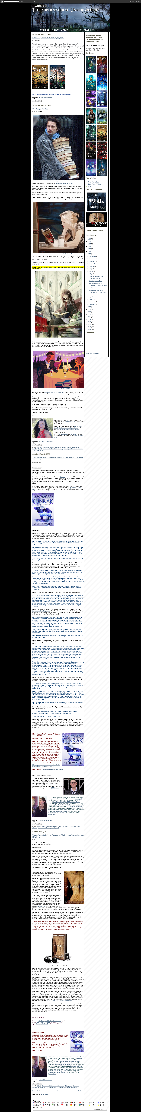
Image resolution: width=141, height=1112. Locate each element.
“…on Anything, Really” (60, 811)
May (90, 274)
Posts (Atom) (45, 1094)
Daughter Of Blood (76, 806)
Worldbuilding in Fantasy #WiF (67, 1087)
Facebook (64, 434)
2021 (89, 251)
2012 (89, 324)
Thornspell (78, 799)
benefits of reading (43, 447)
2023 (89, 246)
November (92, 259)
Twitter (58, 434)
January (92, 304)
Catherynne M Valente (49, 1086)
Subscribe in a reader (92, 353)
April (91, 297)
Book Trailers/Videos (94, 184)
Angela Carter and (59, 1000)
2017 (89, 312)
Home (58, 1091)
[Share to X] (37, 101)
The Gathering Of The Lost (63, 805)
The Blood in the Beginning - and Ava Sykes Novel (68, 427)
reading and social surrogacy (73, 449)
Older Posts (80, 1091)
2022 (89, 249)
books (52, 447)
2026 (89, 239)
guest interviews (63, 826)
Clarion (62, 477)
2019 (89, 307)
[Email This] (33, 101)
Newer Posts (36, 1091)
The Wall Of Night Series (72, 802)
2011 (89, 326)
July (91, 269)
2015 (89, 317)
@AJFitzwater (55, 788)
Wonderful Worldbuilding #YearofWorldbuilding (55, 1086)
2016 (89, 314)
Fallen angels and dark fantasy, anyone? (48, 38)
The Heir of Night (58, 802)
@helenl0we (52, 814)
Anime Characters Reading (58, 338)
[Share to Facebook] (39, 101)
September (93, 264)
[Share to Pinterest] (41, 101)
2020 (89, 254)
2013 (89, 322)
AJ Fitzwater (41, 826)
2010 (89, 329)
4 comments (48, 97)
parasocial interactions (50, 449)
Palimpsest (68, 1086)
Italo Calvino (41, 906)
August (91, 266)
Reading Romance (65, 388)
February (92, 302)
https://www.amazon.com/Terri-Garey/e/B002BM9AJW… (52, 94)
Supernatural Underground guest (48, 828)
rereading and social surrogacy (54, 392)
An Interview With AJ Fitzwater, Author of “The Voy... (98, 285)
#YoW (39, 1086)
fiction (69, 447)
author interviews (51, 826)
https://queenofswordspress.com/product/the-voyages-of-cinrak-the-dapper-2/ (46, 765)
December (92, 256)
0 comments (48, 820)
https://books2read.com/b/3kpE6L (52, 769)
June (91, 271)
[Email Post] (58, 98)
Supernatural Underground (41, 611)
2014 (89, 319)
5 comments (49, 441)
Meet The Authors (93, 182)
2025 (89, 241)
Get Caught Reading (40, 109)
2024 (89, 244)
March (91, 299)
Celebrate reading (60, 447)
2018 (89, 309)
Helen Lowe (72, 826)
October (92, 261)
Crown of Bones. (70, 422)
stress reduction (37, 450)
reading (60, 449)
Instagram (73, 434)
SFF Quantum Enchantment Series (68, 429)
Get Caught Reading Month (64, 183)
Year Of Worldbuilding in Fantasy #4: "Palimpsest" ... (98, 292)
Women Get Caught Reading (66, 253)
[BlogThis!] (35, 101)
